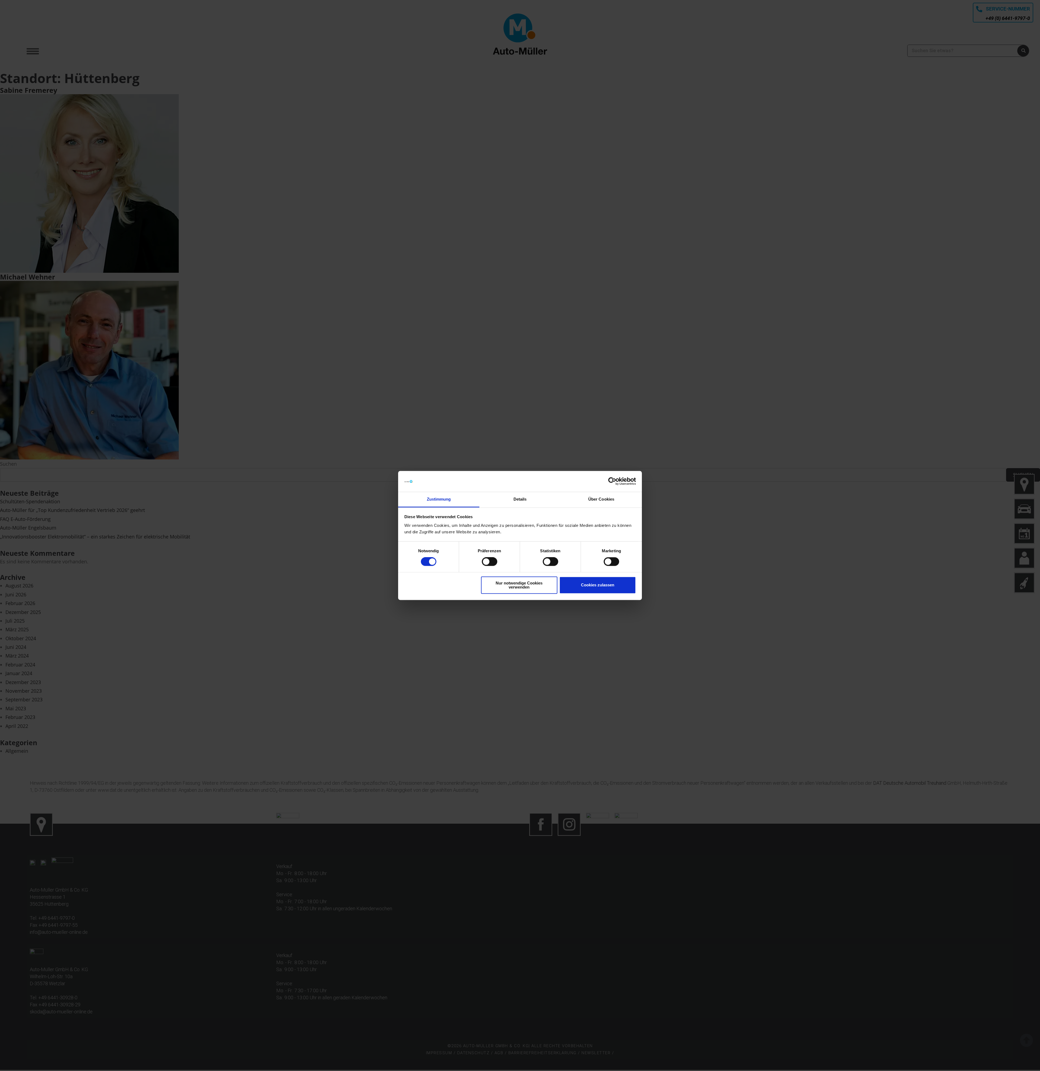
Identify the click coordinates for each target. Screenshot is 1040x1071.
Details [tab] (520, 499)
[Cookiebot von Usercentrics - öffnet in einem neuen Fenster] (612, 481)
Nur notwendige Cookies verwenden (519, 585)
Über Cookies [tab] (601, 499)
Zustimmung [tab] (439, 499)
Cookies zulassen (597, 585)
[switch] (489, 561)
